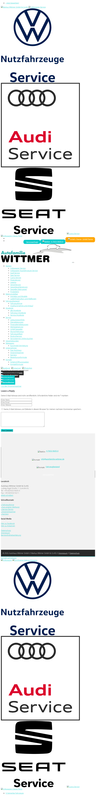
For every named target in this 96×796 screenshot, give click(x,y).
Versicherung (15, 284)
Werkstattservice (16, 327)
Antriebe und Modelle (18, 296)
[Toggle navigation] (73, 262)
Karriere (13, 355)
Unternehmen (11, 348)
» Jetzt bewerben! (12, 3)
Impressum (5, 533)
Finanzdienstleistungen (19, 324)
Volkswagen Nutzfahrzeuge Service (24, 270)
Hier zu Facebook (8, 523)
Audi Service (15, 273)
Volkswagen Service (18, 268)
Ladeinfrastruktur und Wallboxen (23, 298)
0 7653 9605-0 (57, 241)
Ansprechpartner (17, 352)
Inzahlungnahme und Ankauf (21, 306)
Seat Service (15, 275)
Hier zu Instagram (8, 526)
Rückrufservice (16, 336)
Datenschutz (6, 530)
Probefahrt (14, 291)
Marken (9, 266)
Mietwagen (10, 343)
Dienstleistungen (16, 322)
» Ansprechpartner (8, 511)
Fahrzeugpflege (16, 334)
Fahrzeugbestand (12, 301)
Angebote (9, 308)
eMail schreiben (7, 495)
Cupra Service (15, 277)
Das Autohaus (15, 350)
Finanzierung (15, 280)
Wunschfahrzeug (17, 331)
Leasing (13, 282)
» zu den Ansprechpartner (11, 386)
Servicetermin (48, 474)
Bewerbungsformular (18, 357)
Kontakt (9, 359)
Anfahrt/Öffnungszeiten (19, 362)
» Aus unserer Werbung (10, 507)
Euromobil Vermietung (19, 345)
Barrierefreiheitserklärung (11, 535)
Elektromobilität (12, 294)
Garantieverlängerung (19, 287)
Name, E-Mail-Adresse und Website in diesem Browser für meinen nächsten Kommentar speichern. (42, 409)
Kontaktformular (16, 364)
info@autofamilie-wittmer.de (52, 459)
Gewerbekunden (12, 341)
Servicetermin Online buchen (21, 338)
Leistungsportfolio (17, 320)
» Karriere (4, 514)
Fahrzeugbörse (16, 303)
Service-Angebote (17, 315)
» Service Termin (7, 509)
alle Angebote (15, 310)
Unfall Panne (87, 239)
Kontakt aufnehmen (9, 558)
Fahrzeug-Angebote (18, 313)
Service (8, 317)
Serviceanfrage (32, 242)
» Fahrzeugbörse (7, 504)
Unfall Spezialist (16, 329)
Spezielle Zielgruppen (18, 289)
